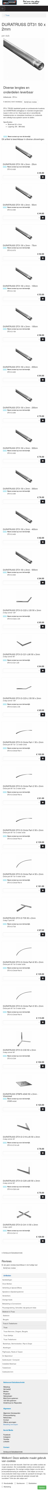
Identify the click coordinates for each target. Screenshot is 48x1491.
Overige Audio (7, 1300)
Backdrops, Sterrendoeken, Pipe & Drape (17, 1343)
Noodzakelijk (8, 1483)
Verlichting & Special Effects (12, 1288)
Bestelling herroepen (10, 1424)
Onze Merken (7, 1284)
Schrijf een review (30, 102)
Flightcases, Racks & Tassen (12, 1352)
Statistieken (33, 1483)
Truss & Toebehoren (10, 1323)
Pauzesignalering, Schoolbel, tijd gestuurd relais (19, 1308)
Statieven (6, 1315)
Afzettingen (7, 1347)
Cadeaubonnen (7, 1372)
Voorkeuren (21, 1483)
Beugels (6, 1319)
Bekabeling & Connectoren (11, 1304)
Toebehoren (6, 1368)
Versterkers (6, 1296)
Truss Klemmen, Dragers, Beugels (15, 1331)
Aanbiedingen (7, 1280)
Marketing (7, 1487)
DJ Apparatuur (7, 1356)
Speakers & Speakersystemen (13, 1292)
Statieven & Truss (8, 1311)
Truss (5, 1327)
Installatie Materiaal (9, 1364)
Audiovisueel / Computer (11, 1360)
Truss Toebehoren (9, 1339)
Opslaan (42, 1487)
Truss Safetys (8, 1335)
